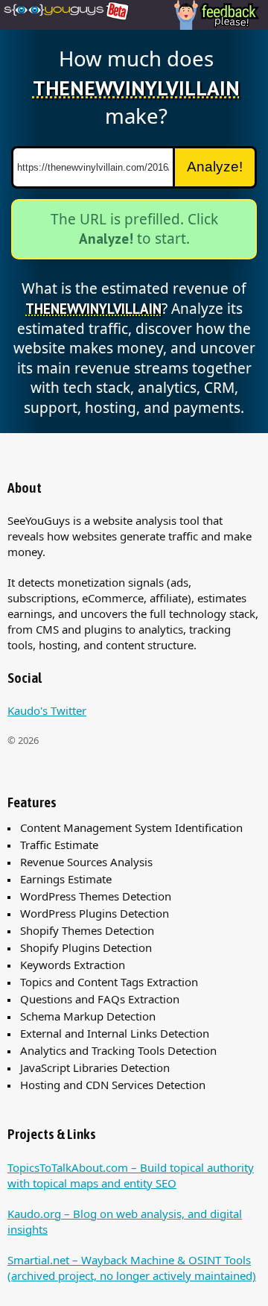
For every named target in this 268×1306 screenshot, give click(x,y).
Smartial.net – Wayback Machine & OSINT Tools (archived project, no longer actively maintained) (131, 1267)
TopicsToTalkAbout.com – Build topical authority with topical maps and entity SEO (130, 1175)
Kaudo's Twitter (46, 710)
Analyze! (215, 166)
